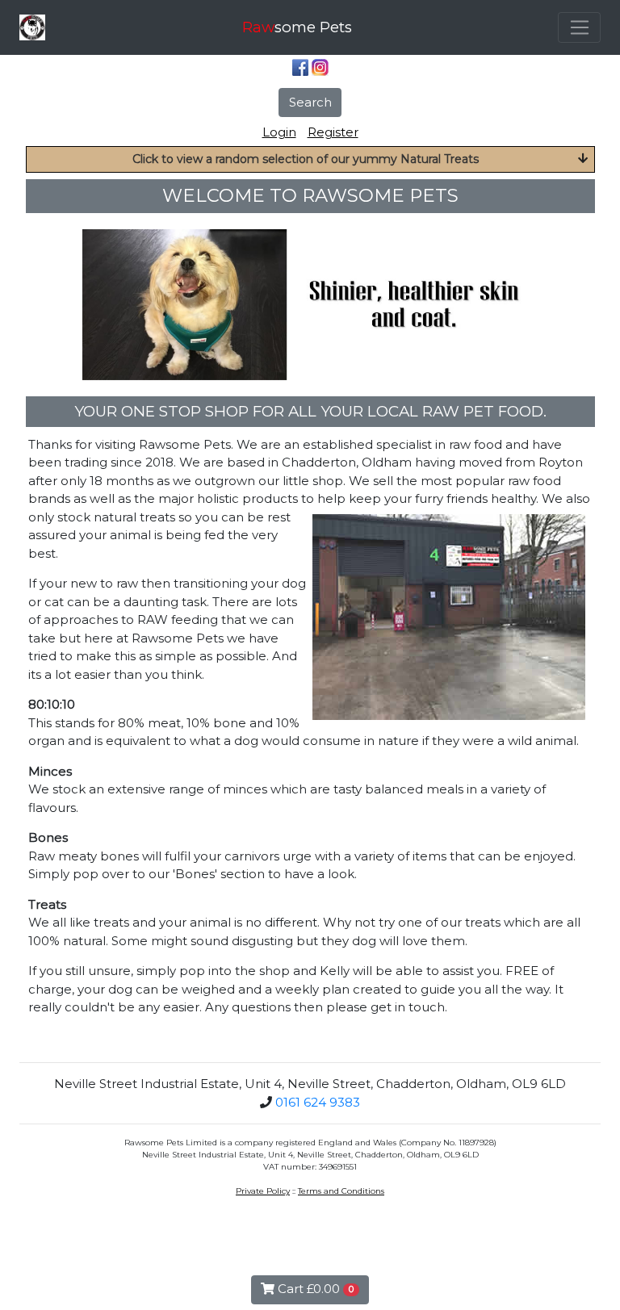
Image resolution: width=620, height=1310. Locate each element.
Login (279, 132)
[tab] (310, 160)
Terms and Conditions (341, 1191)
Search (310, 102)
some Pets (297, 27)
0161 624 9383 (317, 1102)
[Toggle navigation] (579, 27)
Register (333, 132)
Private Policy (263, 1191)
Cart (314, 1288)
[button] (310, 159)
